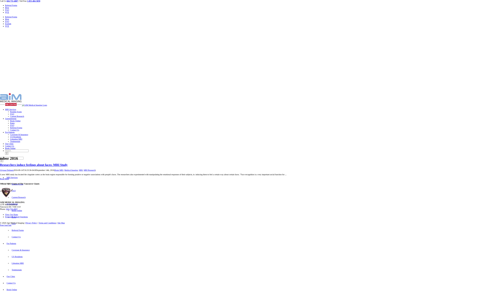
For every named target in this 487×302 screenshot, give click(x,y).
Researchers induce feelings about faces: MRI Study (34, 164)
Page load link (5, 225)
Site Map (61, 223)
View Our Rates (11, 215)
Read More (4, 179)
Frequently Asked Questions (16, 217)
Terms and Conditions (47, 223)
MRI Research (89, 170)
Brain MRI (59, 170)
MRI (81, 170)
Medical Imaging (71, 170)
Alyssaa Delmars (7, 170)
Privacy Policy (31, 223)
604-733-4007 (12, 209)
